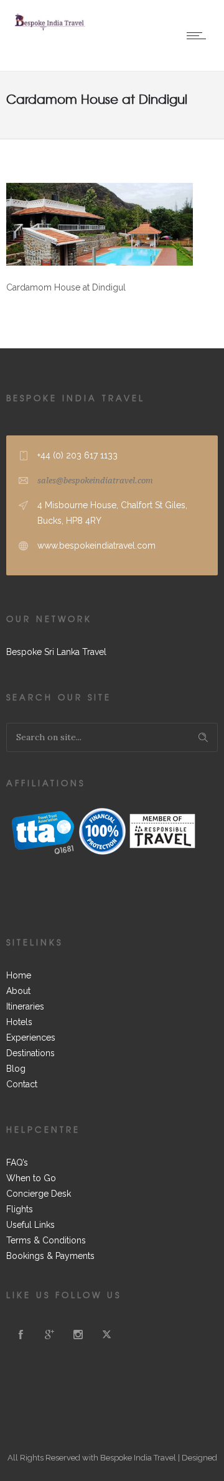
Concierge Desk (38, 1194)
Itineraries (25, 1006)
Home (18, 975)
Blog (16, 1069)
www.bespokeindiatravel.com (96, 545)
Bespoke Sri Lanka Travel (56, 652)
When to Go (31, 1178)
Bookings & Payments (50, 1256)
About (18, 991)
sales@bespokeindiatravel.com (95, 480)
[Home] (49, 29)
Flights (19, 1209)
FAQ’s (17, 1163)
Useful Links (30, 1225)
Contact (21, 1084)
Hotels (19, 1022)
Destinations (30, 1053)
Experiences (30, 1037)
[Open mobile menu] (199, 35)
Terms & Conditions (46, 1240)
